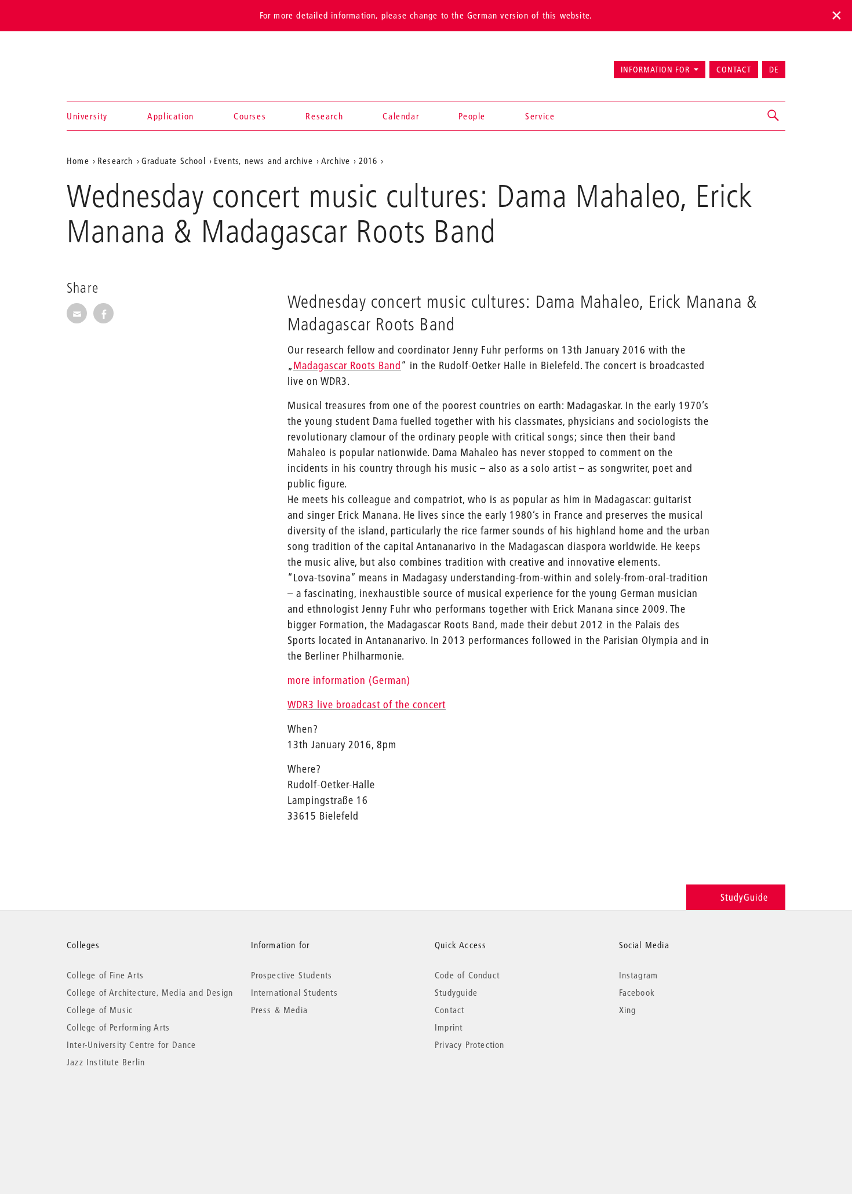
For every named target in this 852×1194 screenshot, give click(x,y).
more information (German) (348, 680)
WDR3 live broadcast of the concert (366, 704)
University (87, 116)
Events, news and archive (263, 160)
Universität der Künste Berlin (112, 64)
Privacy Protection (470, 1044)
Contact (733, 69)
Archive (335, 160)
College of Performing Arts (118, 1027)
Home (78, 160)
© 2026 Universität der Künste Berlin (127, 1110)
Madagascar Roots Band (347, 365)
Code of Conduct (467, 975)
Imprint (449, 1027)
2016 (368, 160)
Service (540, 116)
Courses (250, 116)
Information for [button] (655, 69)
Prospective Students (292, 975)
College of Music (100, 1009)
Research (324, 116)
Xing (627, 1009)
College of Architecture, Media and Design (150, 992)
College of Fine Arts (105, 975)
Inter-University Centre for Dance (131, 1044)
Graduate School (173, 160)
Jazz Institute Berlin (106, 1062)
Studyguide (456, 992)
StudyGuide (744, 897)
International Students (294, 992)
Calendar (401, 116)
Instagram (638, 975)
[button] (773, 115)
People (472, 116)
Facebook (637, 992)
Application (170, 116)
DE (773, 69)
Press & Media (279, 1009)
